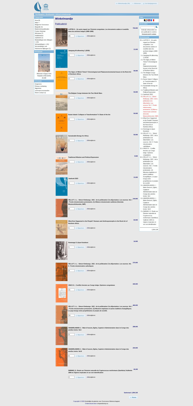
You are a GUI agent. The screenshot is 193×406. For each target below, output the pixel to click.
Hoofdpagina (39, 14)
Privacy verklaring (40, 86)
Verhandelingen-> (40, 44)
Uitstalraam (38, 51)
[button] (123, 3)
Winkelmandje (144, 37)
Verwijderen (91, 36)
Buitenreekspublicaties (42, 29)
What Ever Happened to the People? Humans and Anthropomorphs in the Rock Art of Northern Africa (150, 122)
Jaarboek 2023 (148, 94)
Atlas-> (37, 22)
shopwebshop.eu (102, 403)
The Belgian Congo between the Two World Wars (150, 75)
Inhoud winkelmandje (63, 14)
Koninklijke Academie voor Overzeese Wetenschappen (102, 401)
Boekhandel (50, 14)
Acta (36, 20)
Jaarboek (38, 37)
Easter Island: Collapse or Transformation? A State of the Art (150, 81)
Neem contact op (40, 92)
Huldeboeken (39, 35)
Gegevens (38, 84)
